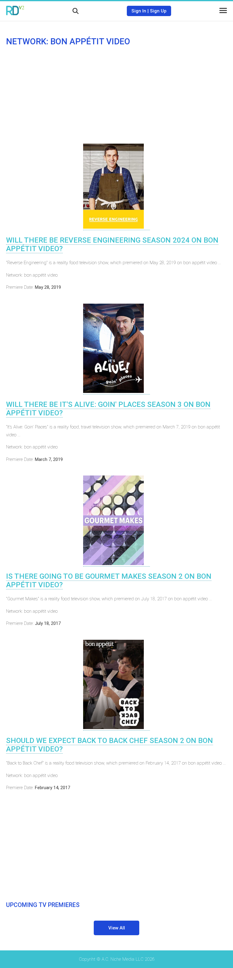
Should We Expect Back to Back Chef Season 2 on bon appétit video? (109, 744)
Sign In (138, 11)
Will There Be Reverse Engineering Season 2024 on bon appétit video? (112, 244)
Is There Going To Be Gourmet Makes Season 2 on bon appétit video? (108, 580)
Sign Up (158, 11)
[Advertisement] (116, 95)
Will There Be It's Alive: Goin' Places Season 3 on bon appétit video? (108, 408)
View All (116, 928)
